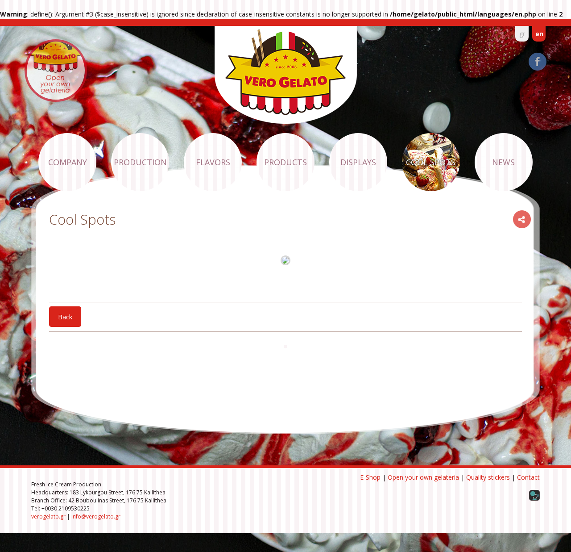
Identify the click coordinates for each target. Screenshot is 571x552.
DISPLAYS (358, 162)
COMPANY (67, 162)
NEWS (503, 162)
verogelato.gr (48, 516)
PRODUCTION (140, 162)
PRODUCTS (285, 162)
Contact (528, 477)
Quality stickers (488, 477)
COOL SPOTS (430, 162)
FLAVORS (213, 162)
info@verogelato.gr (95, 516)
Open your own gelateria (423, 477)
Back (65, 316)
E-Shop (370, 477)
